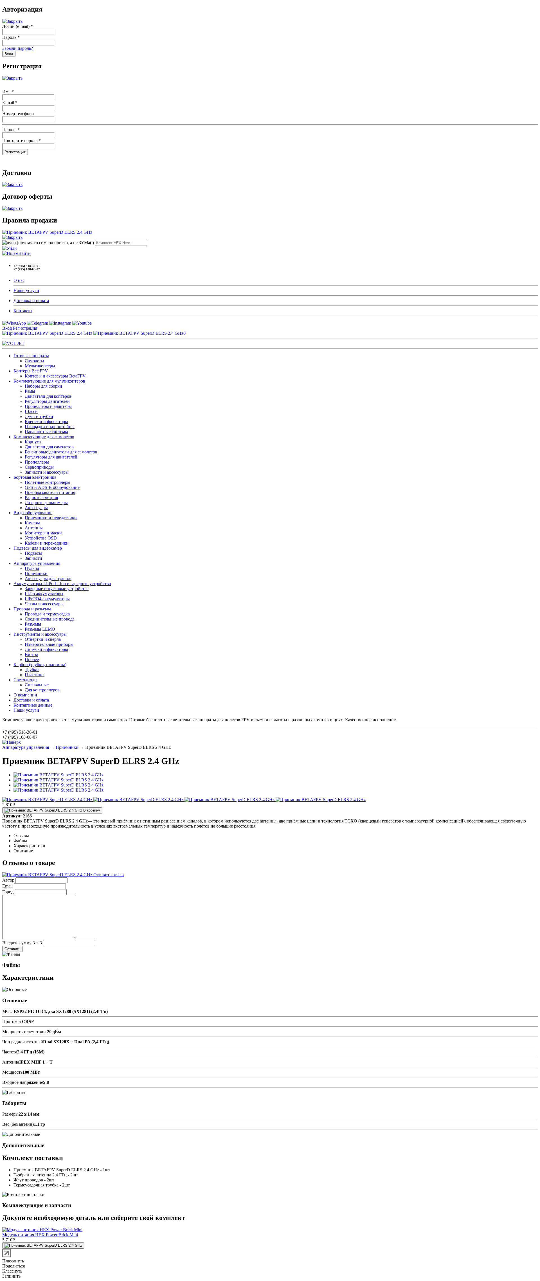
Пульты (32, 568)
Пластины (34, 674)
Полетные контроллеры (47, 482)
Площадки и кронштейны (50, 426)
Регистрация (25, 328)
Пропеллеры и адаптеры (48, 406)
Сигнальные (37, 684)
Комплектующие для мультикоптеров (49, 381)
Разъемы (33, 624)
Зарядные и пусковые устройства (57, 588)
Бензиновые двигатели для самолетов (61, 452)
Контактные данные (33, 705)
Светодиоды (25, 679)
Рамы (30, 391)
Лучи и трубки (39, 416)
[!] (9, 248)
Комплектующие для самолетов (44, 436)
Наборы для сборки (43, 386)
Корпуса (33, 441)
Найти (24, 253)
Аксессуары (36, 507)
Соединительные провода (50, 619)
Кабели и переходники (47, 543)
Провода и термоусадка (47, 614)
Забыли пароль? (17, 48)
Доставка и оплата (31, 300)
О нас (19, 280)
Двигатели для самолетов (49, 446)
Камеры (32, 522)
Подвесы (33, 553)
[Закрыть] (12, 21)
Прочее (32, 659)
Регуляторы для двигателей (51, 457)
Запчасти (33, 558)
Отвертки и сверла (43, 639)
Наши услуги (26, 290)
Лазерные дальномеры (46, 502)
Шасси (31, 411)
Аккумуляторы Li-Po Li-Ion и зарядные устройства (62, 583)
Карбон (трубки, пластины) (40, 664)
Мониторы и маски (43, 533)
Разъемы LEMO (40, 629)
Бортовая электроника (35, 477)
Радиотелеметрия (41, 497)
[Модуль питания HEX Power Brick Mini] (42, 1229)
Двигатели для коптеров (48, 396)
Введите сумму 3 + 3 (22, 942)
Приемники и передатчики (51, 517)
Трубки (32, 669)
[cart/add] (43, 1245)
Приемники (36, 573)
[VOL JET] (13, 343)
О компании (25, 695)
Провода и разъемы (32, 608)
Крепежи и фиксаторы (46, 421)
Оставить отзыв (108, 874)
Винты (31, 654)
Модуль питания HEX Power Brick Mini (40, 1234)
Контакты (23, 310)
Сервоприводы (39, 467)
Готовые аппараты (31, 355)
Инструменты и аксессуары (40, 634)
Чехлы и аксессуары (44, 603)
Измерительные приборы (49, 644)
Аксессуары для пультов (48, 578)
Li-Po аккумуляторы (44, 593)
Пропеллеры (37, 462)
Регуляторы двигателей (47, 401)
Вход (7, 328)
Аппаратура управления (37, 563)
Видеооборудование (33, 512)
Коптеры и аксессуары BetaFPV (55, 376)
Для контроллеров (42, 689)
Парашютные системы (46, 431)
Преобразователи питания (50, 492)
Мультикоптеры (40, 365)
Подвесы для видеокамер (38, 548)
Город (8, 891)
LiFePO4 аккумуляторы (47, 598)
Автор (8, 880)
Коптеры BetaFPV (31, 370)
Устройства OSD (41, 538)
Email (7, 886)
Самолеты (34, 360)
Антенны (34, 527)
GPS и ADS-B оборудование (52, 487)
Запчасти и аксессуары (47, 472)
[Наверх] (11, 742)
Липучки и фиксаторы (46, 649)
